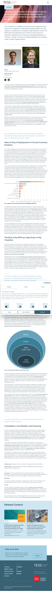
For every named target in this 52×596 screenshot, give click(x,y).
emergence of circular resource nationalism (14, 254)
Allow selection (26, 312)
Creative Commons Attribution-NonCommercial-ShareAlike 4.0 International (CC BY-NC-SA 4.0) (23, 488)
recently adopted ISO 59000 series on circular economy (17, 326)
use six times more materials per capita (36, 109)
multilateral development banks (11, 445)
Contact (6, 567)
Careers (6, 576)
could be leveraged (38, 376)
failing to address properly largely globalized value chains (21, 403)
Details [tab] (26, 286)
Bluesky (18, 574)
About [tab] (43, 286)
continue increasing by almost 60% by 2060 (32, 102)
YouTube (19, 571)
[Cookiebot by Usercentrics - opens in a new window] (44, 283)
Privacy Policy (8, 571)
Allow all (42, 312)
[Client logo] (41, 566)
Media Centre (8, 569)
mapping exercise (36, 209)
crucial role (26, 445)
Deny (9, 312)
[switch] (20, 307)
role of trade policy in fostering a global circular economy (31, 256)
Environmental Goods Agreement (31, 315)
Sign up (37, 556)
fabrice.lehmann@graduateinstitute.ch (31, 497)
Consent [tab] (9, 286)
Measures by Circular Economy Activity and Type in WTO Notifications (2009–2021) (21, 203)
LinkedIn (19, 567)
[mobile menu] (48, 2)
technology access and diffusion (21, 437)
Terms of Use (8, 574)
